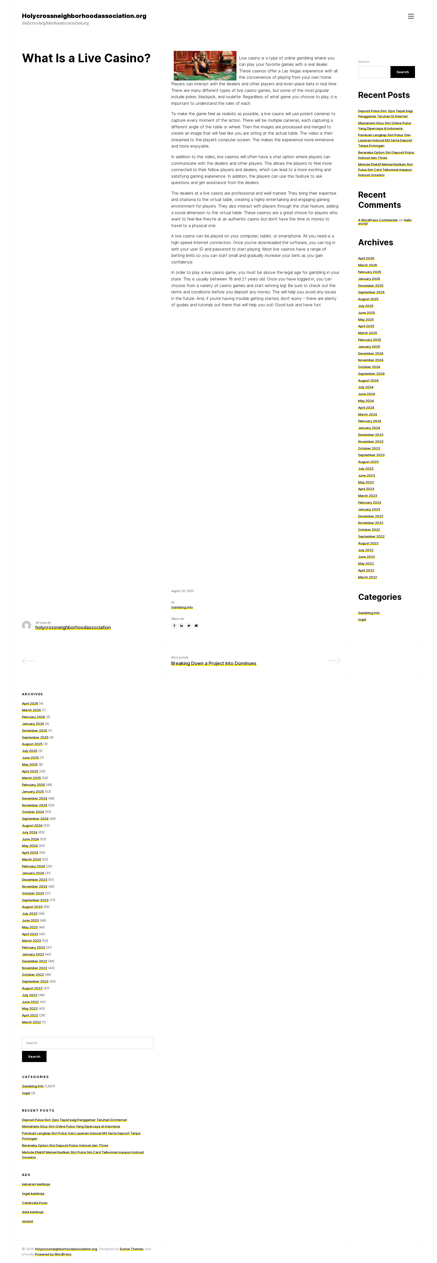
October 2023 (369, 448)
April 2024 (366, 407)
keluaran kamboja (36, 1184)
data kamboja (32, 1212)
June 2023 (366, 475)
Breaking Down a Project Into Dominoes (213, 663)
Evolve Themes (132, 1249)
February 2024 (369, 421)
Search (363, 61)
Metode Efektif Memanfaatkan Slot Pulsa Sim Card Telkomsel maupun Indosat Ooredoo (385, 169)
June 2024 (366, 394)
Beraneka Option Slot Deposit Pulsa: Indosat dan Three (65, 1145)
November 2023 (370, 441)
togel (362, 619)
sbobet (27, 1221)
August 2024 (368, 380)
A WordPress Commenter (378, 220)
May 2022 (366, 563)
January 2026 (369, 279)
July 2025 (366, 306)
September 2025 (371, 292)
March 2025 (367, 333)
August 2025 (368, 299)
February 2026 (369, 272)
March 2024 (367, 414)
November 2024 (370, 360)
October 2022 (369, 529)
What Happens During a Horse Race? (114, 663)
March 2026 (367, 265)
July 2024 (366, 387)
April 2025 (366, 326)
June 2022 (366, 557)
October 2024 (369, 367)
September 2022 (371, 536)
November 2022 (370, 523)
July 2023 (366, 468)
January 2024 (369, 428)
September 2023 (371, 455)
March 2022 (367, 577)
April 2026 (366, 258)
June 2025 (366, 313)
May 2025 (366, 319)
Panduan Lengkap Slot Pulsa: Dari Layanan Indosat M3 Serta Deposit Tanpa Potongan (385, 140)
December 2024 (370, 353)
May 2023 (366, 482)
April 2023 (366, 489)
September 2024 (371, 374)
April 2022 (366, 570)
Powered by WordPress (53, 1254)
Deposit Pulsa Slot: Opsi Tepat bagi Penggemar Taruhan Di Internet (74, 1120)
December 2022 (370, 516)
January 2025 (369, 346)
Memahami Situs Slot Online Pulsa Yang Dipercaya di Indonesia (71, 1126)
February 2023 (369, 502)
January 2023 (369, 509)
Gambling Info (182, 607)
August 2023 (368, 462)
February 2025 (369, 340)
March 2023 (367, 496)
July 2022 (366, 550)
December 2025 (370, 285)
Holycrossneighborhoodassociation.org (66, 1249)
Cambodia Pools (35, 1203)
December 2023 (370, 435)
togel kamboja (33, 1193)
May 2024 (366, 401)
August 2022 (368, 543)
